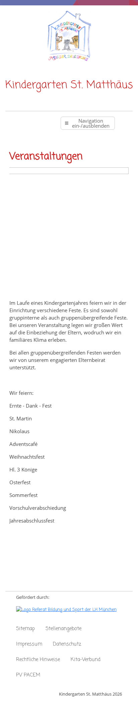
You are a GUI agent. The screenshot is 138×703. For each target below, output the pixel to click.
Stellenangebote (63, 628)
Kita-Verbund (85, 659)
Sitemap (25, 628)
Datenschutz (67, 644)
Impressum (29, 644)
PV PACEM (28, 675)
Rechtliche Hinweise (38, 659)
